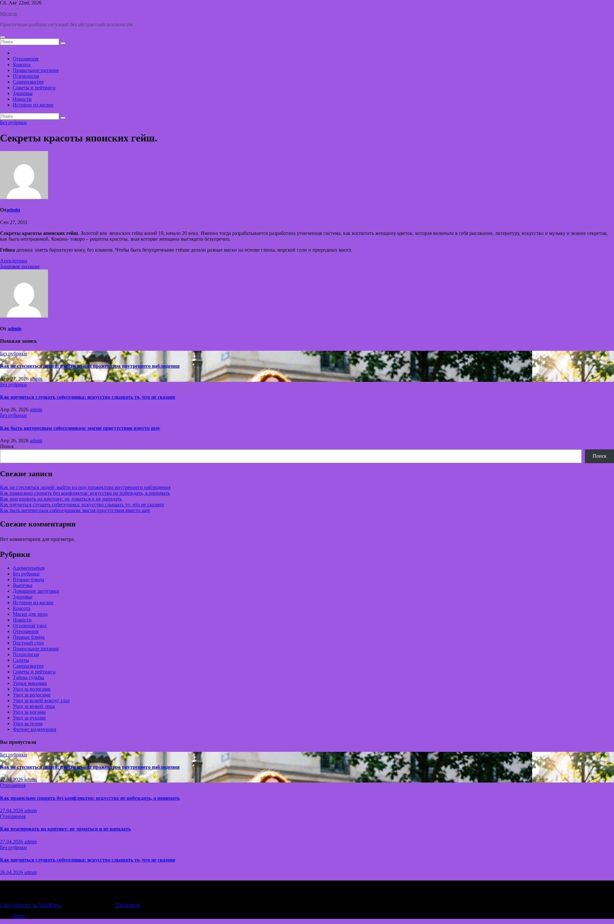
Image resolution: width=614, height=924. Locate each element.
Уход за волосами (32, 689)
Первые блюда (28, 637)
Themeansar (127, 905)
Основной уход (29, 625)
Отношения (25, 58)
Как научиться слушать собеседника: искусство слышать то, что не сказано (87, 397)
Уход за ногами (29, 712)
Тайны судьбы (28, 677)
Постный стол (28, 643)
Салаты (21, 660)
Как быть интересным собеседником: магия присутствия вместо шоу (80, 428)
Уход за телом (28, 723)
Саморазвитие (28, 81)
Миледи (9, 13)
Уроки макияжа (30, 683)
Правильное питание (36, 70)
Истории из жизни (33, 105)
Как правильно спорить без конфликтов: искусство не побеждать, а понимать (85, 493)
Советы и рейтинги (34, 87)
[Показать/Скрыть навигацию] (2, 37)
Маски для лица (30, 614)
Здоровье (23, 93)
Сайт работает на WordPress (31, 905)
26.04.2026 (12, 872)
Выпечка (22, 585)
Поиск (7, 446)
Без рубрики (13, 122)
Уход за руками (29, 717)
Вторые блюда (28, 579)
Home (19, 916)
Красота (21, 64)
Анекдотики (13, 260)
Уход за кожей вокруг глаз (41, 700)
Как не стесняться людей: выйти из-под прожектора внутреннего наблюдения (90, 366)
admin (13, 210)
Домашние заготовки (36, 591)
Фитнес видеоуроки (34, 729)
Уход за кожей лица (34, 706)
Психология (26, 76)
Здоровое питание (20, 266)
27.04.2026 (12, 779)
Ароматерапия (28, 568)
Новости (22, 99)
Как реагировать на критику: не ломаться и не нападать (61, 499)
